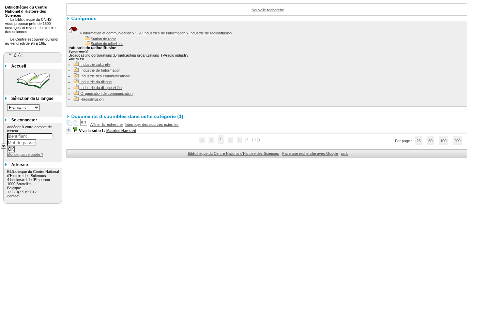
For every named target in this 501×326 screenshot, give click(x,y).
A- (10, 54)
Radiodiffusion (92, 99)
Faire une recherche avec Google (310, 153)
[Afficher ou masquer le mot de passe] (3, 146)
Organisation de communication (106, 93)
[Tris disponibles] (84, 124)
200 (457, 141)
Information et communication (107, 33)
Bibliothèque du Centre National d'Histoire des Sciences (233, 153)
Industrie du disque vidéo (101, 88)
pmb (344, 153)
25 (418, 141)
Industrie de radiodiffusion (210, 33)
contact (13, 196)
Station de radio (103, 39)
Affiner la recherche (106, 124)
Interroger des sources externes (152, 124)
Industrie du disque (96, 82)
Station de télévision (107, 44)
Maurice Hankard (121, 131)
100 (443, 141)
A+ (20, 55)
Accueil (18, 66)
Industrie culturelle (95, 64)
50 (430, 141)
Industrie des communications (105, 76)
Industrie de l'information (100, 70)
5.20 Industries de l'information (160, 33)
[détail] (68, 130)
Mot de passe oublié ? (25, 154)
